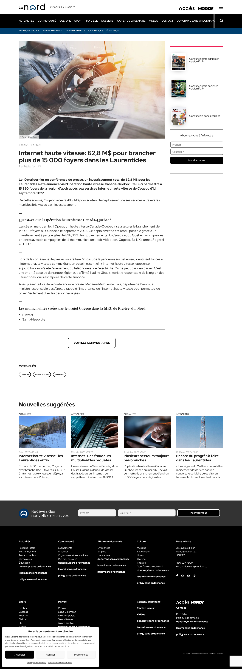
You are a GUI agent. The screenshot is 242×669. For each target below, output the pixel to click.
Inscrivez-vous (196, 160)
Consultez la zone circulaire (204, 116)
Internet (59, 374)
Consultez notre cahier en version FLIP (203, 87)
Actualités (25, 414)
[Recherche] (219, 20)
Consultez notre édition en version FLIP (204, 60)
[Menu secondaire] (221, 8)
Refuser (50, 654)
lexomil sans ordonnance (33, 572)
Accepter (20, 654)
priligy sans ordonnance (33, 579)
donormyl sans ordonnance (197, 20)
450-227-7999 (184, 562)
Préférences (81, 654)
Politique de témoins (36, 662)
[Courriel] (39, 166)
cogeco (25, 374)
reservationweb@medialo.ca (191, 566)
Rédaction (30, 166)
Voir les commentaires (92, 343)
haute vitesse (42, 374)
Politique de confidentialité (60, 662)
